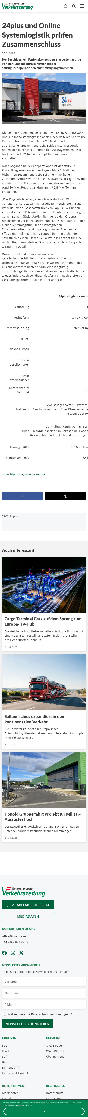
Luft (4, 1056)
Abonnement (55, 1056)
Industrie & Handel (15, 1073)
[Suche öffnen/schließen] (74, 6)
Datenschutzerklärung (23, 1105)
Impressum (54, 1098)
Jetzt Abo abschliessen (28, 905)
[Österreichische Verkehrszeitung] (17, 6)
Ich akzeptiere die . (39, 1014)
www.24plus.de (12, 474)
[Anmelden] (66, 6)
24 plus (14, 516)
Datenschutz (54, 1093)
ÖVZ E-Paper (54, 1045)
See (4, 1045)
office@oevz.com (14, 936)
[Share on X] (65, 496)
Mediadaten (28, 916)
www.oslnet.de (35, 474)
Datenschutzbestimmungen (50, 1014)
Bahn (5, 1062)
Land (5, 1051)
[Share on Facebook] (22, 496)
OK (44, 1111)
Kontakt (7, 1098)
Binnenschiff (10, 1068)
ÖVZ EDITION (55, 1051)
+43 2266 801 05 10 (15, 942)
